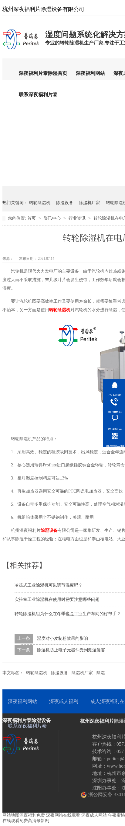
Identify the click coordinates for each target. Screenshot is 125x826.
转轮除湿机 (39, 202)
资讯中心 (53, 218)
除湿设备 (64, 202)
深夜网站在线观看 (63, 815)
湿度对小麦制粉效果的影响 (62, 638)
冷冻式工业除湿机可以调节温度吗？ (49, 585)
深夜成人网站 (94, 815)
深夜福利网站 (90, 73)
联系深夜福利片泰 (38, 94)
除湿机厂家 (89, 202)
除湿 (100, 673)
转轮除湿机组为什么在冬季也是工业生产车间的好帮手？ (68, 614)
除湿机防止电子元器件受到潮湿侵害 (71, 650)
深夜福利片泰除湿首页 (43, 73)
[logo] (20, 49)
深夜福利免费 (32, 815)
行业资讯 (78, 218)
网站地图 (10, 815)
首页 (32, 218)
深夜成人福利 (63, 701)
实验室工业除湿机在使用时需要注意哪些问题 (57, 599)
